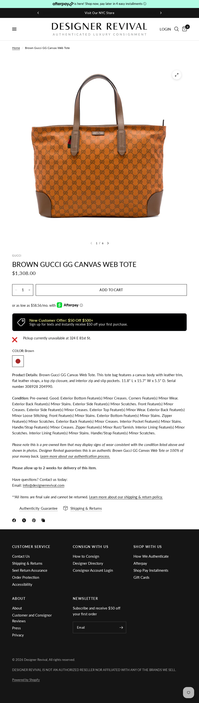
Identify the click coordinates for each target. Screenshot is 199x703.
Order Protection (25, 577)
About (17, 608)
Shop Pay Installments (150, 570)
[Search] (177, 29)
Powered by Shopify (26, 680)
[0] (184, 29)
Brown (18, 361)
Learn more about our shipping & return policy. (126, 497)
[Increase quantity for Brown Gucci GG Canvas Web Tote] (29, 290)
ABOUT (18, 598)
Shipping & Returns (27, 563)
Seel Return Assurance (29, 570)
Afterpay (140, 563)
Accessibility (22, 584)
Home (16, 48)
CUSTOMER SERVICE (31, 546)
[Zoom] (176, 74)
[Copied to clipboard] (44, 520)
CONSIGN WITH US (90, 546)
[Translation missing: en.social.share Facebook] (15, 520)
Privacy (18, 635)
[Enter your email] (121, 627)
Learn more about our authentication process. (75, 456)
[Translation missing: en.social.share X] (25, 520)
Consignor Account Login (93, 570)
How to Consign (86, 556)
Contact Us (21, 556)
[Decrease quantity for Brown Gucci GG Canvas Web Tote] (16, 290)
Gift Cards (141, 577)
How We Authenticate (151, 556)
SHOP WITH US (147, 546)
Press (16, 628)
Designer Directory (88, 563)
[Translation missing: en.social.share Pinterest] (35, 520)
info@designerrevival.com (43, 485)
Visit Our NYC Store (99, 13)
